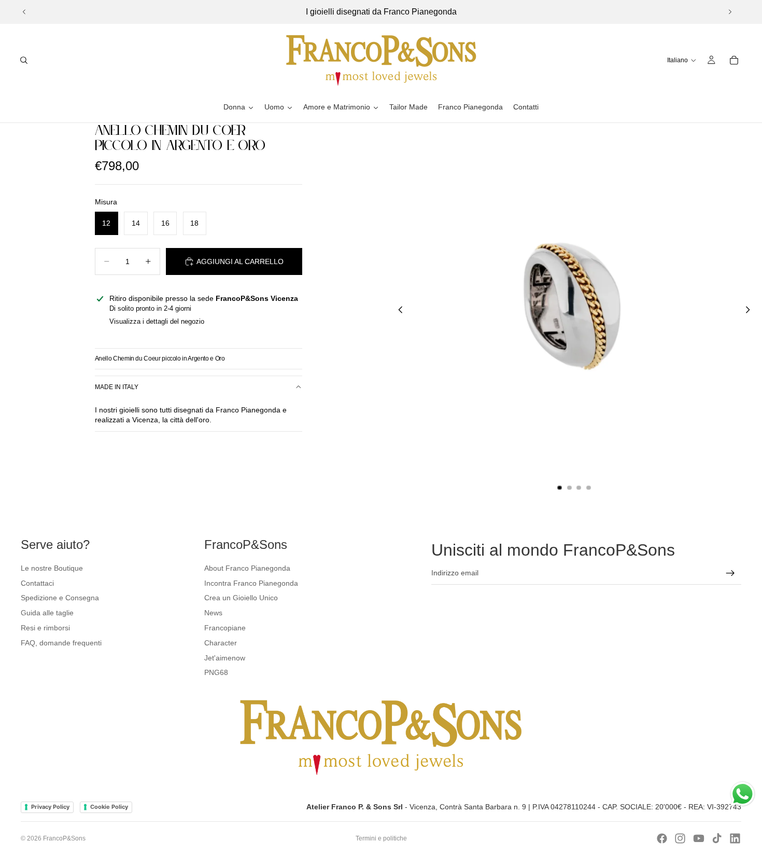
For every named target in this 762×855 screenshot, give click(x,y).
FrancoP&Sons (64, 838)
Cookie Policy (109, 806)
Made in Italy (116, 387)
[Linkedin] (735, 838)
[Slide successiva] (729, 12)
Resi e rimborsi (45, 628)
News (213, 613)
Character (220, 643)
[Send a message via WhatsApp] (742, 794)
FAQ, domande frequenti (61, 643)
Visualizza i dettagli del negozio (156, 321)
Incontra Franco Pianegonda (251, 583)
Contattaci (37, 583)
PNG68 (216, 672)
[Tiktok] (717, 838)
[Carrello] (734, 60)
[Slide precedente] (24, 12)
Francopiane (225, 628)
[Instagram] (680, 838)
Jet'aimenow (224, 658)
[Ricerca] (23, 60)
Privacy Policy (50, 806)
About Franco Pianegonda (247, 568)
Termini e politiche (381, 838)
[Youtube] (699, 838)
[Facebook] (662, 838)
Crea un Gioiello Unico (241, 598)
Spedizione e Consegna (60, 598)
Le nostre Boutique (52, 568)
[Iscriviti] (730, 573)
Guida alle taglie (47, 613)
